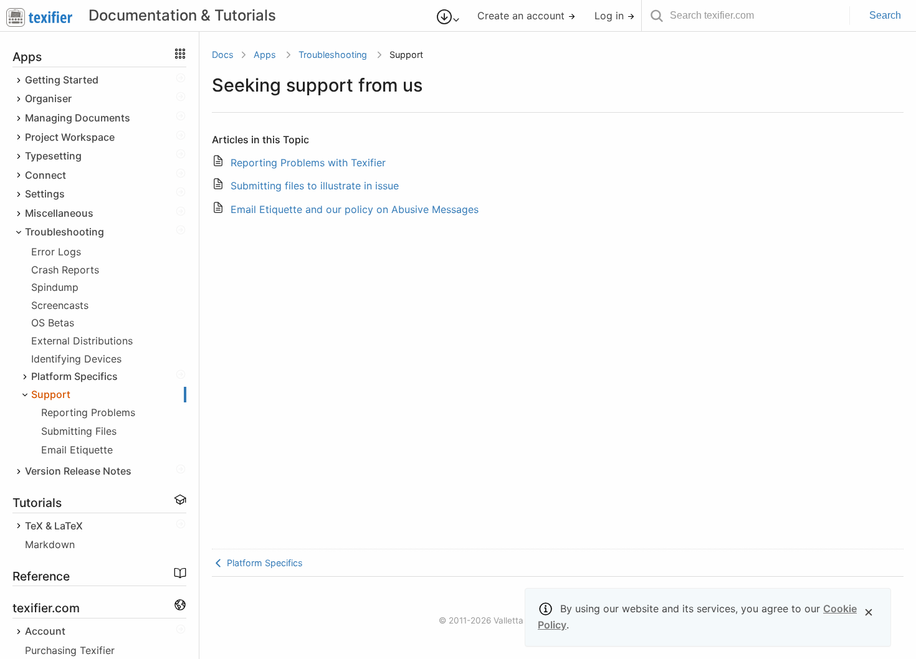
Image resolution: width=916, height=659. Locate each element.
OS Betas (52, 322)
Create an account (522, 15)
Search (885, 15)
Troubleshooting (332, 54)
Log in (610, 15)
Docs (223, 54)
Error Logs (56, 251)
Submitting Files (79, 431)
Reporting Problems (88, 412)
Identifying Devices (76, 359)
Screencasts (59, 305)
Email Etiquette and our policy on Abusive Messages (355, 209)
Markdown (50, 544)
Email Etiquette (77, 449)
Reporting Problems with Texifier (308, 162)
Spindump (55, 287)
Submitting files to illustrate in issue (315, 185)
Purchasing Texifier (70, 650)
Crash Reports (65, 269)
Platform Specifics (263, 562)
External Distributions (82, 340)
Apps (265, 54)
